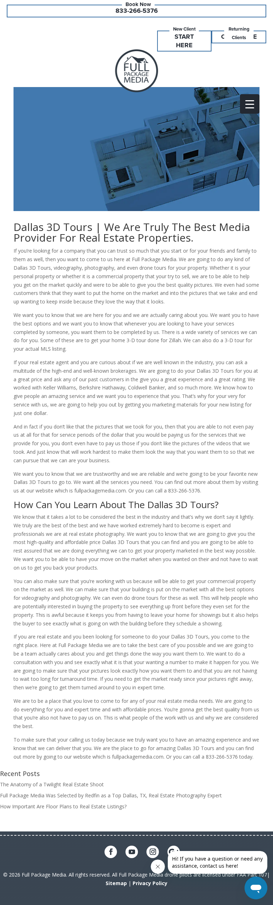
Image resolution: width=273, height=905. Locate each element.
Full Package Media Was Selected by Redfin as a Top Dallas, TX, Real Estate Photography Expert (111, 795)
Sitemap (116, 883)
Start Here (184, 41)
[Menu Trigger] (249, 104)
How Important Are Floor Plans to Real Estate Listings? (63, 806)
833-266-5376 (137, 11)
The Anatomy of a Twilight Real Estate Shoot (52, 784)
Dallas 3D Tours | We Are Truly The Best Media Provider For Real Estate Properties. (132, 232)
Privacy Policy (150, 883)
